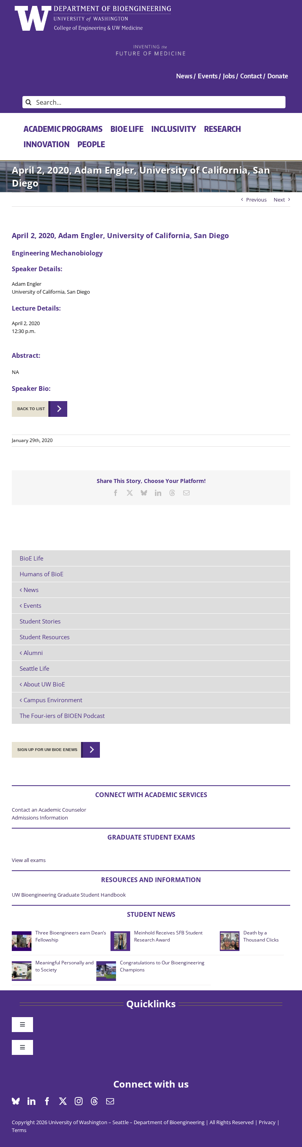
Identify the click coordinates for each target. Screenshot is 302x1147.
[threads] (94, 1101)
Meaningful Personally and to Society (64, 966)
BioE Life (31, 558)
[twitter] (63, 1101)
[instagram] (79, 1101)
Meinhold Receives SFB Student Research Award (168, 936)
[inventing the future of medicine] (151, 46)
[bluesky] (16, 1101)
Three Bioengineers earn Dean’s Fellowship (70, 936)
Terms (19, 1130)
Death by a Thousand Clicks (261, 936)
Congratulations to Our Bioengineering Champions (162, 966)
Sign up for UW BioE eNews (47, 749)
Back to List (31, 409)
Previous (256, 199)
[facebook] (47, 1101)
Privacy (267, 1122)
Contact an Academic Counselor (49, 809)
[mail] (110, 1101)
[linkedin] (31, 1101)
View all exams (29, 860)
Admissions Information (40, 817)
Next (279, 199)
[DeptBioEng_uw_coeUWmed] (92, 8)
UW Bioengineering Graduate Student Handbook (69, 894)
